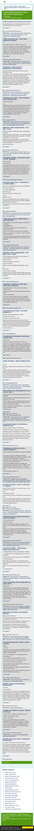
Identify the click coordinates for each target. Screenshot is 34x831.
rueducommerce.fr (10, 119)
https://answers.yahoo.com (13, 677)
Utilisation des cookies (15, 816)
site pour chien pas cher (11, 789)
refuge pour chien (7, 579)
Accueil (4, 814)
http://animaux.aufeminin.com (13, 508)
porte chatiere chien (14, 734)
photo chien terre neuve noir (13, 791)
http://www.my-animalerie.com (13, 59)
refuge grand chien (14, 576)
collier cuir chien (12, 64)
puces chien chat (7, 155)
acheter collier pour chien (12, 805)
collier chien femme (10, 774)
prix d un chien (23, 734)
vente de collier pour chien (12, 776)
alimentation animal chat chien (18, 95)
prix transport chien (10, 801)
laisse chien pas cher (11, 782)
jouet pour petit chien (11, 784)
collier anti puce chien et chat (16, 151)
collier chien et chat (15, 36)
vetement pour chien (10, 639)
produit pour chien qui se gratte (13, 545)
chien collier (8, 788)
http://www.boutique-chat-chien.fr (14, 179)
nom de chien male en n (14, 512)
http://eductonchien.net (11, 383)
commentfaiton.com (11, 333)
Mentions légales (11, 814)
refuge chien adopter (26, 578)
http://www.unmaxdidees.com (13, 415)
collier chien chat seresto (11, 249)
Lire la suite (6, 27)
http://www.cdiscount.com (12, 150)
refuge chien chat (23, 576)
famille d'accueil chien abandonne (11, 578)
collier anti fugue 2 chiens (15, 384)
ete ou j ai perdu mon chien (17, 510)
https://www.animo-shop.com (13, 90)
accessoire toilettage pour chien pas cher (15, 124)
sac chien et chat (10, 216)
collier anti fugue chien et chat (16, 33)
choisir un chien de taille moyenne (14, 388)
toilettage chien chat (16, 478)
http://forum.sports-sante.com (13, 540)
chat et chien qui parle (17, 681)
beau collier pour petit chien (12, 799)
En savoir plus (23, 829)
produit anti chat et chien (12, 786)
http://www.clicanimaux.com (13, 574)
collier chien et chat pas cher (17, 34)
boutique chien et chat (23, 481)
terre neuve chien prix (11, 793)
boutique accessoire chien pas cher (23, 639)
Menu (30, 1)
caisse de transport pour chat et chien (14, 214)
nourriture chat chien (10, 797)
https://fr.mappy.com (11, 211)
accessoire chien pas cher (16, 93)
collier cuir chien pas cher (15, 61)
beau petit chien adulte (11, 795)
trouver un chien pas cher (14, 62)
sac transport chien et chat (15, 213)
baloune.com (9, 759)
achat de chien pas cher (16, 121)
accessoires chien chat (11, 481)
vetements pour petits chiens (16, 636)
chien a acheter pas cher (12, 780)
